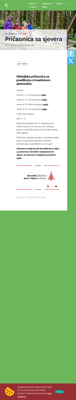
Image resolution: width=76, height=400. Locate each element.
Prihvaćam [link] (59, 392)
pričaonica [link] (11, 33)
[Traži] (70, 3)
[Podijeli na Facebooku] (71, 53)
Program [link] (59, 3)
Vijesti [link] (44, 7)
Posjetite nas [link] (47, 3)
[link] (6, 5)
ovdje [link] (44, 99)
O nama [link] (32, 7)
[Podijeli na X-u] (71, 60)
